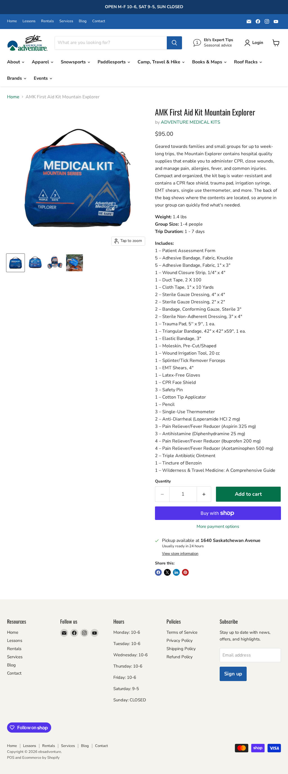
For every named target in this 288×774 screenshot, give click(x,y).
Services (66, 21)
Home (12, 21)
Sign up (233, 673)
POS (10, 757)
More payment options (218, 526)
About (14, 62)
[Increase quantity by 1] (204, 494)
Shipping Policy (181, 648)
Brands (15, 78)
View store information (180, 554)
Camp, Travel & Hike (159, 62)
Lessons (28, 21)
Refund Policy (179, 657)
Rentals (47, 21)
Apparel (41, 62)
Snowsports (74, 62)
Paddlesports (112, 62)
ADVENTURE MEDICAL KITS (190, 122)
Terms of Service (181, 632)
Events (41, 78)
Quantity (163, 481)
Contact (98, 21)
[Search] (174, 42)
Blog (83, 21)
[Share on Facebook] (158, 572)
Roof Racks (246, 62)
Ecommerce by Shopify (41, 757)
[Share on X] (167, 572)
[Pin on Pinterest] (185, 572)
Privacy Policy (179, 640)
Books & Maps (207, 62)
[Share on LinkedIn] (176, 572)
